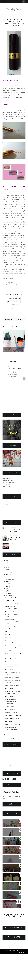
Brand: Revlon (10, 309)
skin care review (7, 514)
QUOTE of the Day (10, 601)
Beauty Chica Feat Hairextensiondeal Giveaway (10, 904)
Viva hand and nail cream (11, 662)
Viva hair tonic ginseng (11, 612)
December (8, 572)
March (7, 593)
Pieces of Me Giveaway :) (11, 712)
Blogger (15, 739)
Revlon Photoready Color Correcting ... (12, 349)
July (6, 584)
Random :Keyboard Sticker (12, 686)
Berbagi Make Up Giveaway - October (10, 840)
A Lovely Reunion (9, 707)
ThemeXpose (13, 950)
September (8, 579)
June (7, 586)
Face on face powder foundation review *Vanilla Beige (11, 886)
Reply (24, 378)
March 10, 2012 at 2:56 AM (14, 368)
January (7, 732)
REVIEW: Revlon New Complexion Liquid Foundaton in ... (10, 702)
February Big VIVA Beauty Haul (13, 724)
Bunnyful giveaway (10, 635)
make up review (6, 511)
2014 (5, 565)
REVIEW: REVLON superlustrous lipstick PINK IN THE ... (12, 622)
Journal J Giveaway (10, 651)
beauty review (6, 508)
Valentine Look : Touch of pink (13, 715)
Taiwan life (5, 502)
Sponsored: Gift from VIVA (12, 678)
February (8, 595)
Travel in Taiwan (6, 505)
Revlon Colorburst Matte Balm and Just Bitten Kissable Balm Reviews (12, 895)
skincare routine (6, 517)
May (7, 588)
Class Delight (8, 721)
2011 (5, 734)
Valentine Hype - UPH (11, 659)
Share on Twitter (15, 301)
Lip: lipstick (17, 309)
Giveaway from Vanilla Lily (11, 604)
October (8, 577)
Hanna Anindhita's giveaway (12, 718)
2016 (5, 560)
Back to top (21, 952)
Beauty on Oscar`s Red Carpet (13, 598)
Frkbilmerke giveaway (10, 632)
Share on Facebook (14, 298)
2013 (5, 567)
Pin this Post (15, 304)
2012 (5, 570)
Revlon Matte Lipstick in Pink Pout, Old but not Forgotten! (12, 859)
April (7, 591)
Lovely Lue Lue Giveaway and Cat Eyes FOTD (11, 868)
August (7, 581)
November (8, 574)
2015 (5, 563)
